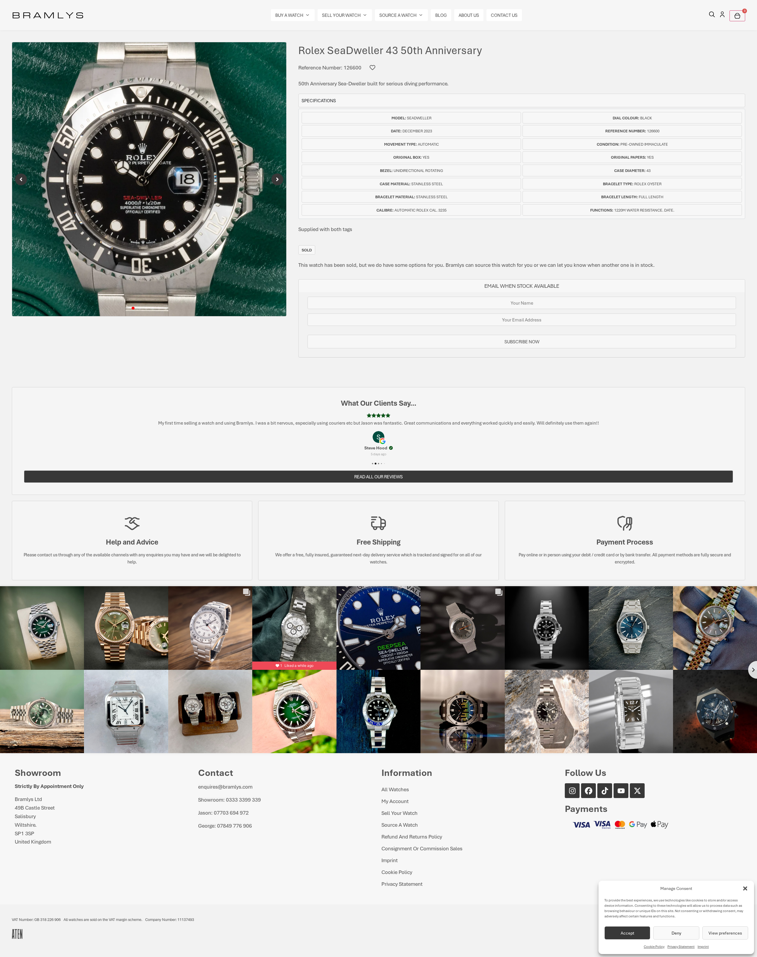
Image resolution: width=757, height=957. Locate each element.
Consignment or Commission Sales (421, 848)
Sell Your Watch (399, 812)
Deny (676, 933)
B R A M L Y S (48, 15)
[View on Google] (378, 437)
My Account (395, 801)
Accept (627, 933)
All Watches (395, 789)
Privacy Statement (681, 946)
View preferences (725, 933)
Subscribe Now (521, 342)
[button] (745, 888)
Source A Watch (399, 824)
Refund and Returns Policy (411, 836)
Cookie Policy (654, 946)
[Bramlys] (149, 179)
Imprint (703, 946)
